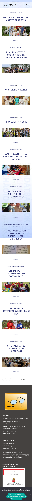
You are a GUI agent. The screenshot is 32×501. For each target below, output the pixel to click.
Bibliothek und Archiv (9, 224)
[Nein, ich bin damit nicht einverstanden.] (30, 494)
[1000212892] (16, 31)
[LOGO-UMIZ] (16, 401)
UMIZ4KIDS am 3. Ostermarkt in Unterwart (16, 348)
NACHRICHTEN (13, 13)
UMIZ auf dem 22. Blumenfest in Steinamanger (16, 194)
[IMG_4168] (16, 207)
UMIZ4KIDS (22, 266)
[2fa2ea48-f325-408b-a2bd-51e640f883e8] (16, 170)
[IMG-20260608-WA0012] (16, 132)
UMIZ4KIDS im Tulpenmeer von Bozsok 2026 (16, 273)
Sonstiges (19, 13)
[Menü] (29, 5)
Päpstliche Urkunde (16, 89)
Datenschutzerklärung (16, 498)
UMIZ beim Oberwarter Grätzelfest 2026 (16, 18)
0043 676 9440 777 (10, 432)
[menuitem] (25, 5)
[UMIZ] (13, 5)
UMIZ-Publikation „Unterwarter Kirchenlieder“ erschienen (16, 234)
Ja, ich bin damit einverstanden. (16, 494)
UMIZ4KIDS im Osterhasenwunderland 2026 (16, 311)
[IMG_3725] (16, 287)
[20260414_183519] (16, 249)
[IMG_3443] (16, 324)
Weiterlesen (16, 40)
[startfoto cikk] (16, 68)
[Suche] (25, 5)
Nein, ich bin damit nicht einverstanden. (16, 496)
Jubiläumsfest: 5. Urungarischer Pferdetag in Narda (16, 55)
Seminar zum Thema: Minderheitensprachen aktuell (16, 156)
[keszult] (14, 478)
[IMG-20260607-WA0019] (16, 100)
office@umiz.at (17, 1)
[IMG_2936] (16, 362)
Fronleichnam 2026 (16, 121)
